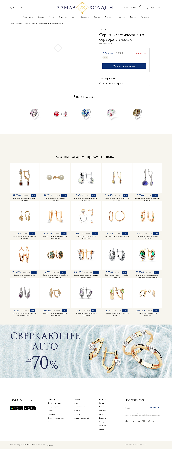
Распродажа (27, 17)
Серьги (51, 17)
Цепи (74, 17)
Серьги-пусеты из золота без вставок (24, 276)
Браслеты (85, 17)
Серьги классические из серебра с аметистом (86, 314)
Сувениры (109, 17)
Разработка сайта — (39, 445)
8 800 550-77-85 (130, 8)
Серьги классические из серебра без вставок (117, 276)
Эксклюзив (145, 17)
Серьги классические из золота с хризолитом (117, 314)
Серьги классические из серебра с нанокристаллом (55, 276)
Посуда (97, 17)
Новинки (121, 17)
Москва (15, 8)
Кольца (41, 17)
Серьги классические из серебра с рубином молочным (24, 314)
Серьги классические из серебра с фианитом (86, 199)
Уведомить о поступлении (124, 66)
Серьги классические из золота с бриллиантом (55, 237)
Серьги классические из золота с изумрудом (147, 237)
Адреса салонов (26, 8)
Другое (133, 17)
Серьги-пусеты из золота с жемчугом (55, 199)
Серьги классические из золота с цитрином (117, 199)
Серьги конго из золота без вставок (116, 236)
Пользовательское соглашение (136, 445)
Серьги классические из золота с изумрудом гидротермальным (147, 276)
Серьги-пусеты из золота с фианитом (86, 237)
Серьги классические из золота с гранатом (24, 199)
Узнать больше (101, 426)
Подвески (63, 17)
